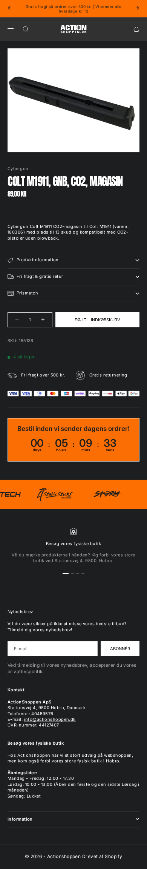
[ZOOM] (128, 141)
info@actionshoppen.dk (50, 719)
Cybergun (18, 168)
